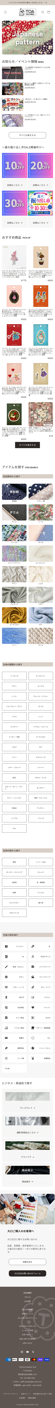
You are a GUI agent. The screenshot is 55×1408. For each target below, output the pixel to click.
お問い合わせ (27, 1343)
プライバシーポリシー (11, 1394)
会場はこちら (13, 185)
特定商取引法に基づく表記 (42, 1394)
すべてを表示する (27, 135)
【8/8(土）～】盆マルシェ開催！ (36, 99)
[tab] (23, 56)
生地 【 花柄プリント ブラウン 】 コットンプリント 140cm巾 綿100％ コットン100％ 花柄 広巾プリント (41, 430)
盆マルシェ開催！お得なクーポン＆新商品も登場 (37, 84)
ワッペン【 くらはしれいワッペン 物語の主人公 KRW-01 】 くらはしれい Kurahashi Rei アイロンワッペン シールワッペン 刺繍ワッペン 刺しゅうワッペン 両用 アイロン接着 (14, 431)
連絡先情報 (32, 1398)
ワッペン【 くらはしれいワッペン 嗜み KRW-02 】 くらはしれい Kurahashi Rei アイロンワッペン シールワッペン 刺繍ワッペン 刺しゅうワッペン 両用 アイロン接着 (41, 391)
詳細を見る (27, 1262)
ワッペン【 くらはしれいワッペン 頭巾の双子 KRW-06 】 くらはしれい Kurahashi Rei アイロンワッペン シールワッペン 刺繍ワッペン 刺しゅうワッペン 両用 (41, 313)
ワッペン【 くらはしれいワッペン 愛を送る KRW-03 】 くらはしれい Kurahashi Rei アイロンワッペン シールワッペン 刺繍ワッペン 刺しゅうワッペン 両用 (14, 390)
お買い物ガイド (27, 1334)
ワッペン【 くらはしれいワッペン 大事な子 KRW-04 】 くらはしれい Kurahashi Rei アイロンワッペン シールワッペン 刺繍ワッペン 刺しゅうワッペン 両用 (41, 352)
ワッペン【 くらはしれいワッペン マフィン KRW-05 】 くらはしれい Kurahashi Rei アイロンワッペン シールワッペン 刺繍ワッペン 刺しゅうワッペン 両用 (41, 274)
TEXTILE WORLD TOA (30, 1405)
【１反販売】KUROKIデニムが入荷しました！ (37, 68)
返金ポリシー (26, 1394)
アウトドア (26, 1156)
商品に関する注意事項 (27, 1339)
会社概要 (27, 1301)
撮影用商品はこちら (26, 1132)
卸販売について (27, 1314)
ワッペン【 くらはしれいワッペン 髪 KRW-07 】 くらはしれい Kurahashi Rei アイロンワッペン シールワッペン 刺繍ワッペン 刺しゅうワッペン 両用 (14, 313)
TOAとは (27, 1297)
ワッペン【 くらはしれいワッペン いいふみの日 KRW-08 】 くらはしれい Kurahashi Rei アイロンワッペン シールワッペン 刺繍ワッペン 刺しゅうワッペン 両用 (14, 352)
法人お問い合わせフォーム (27, 1318)
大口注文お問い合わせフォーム (27, 1273)
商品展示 (26, 1181)
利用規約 (22, 1398)
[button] (5, 12)
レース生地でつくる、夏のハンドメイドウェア (37, 115)
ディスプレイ (26, 1107)
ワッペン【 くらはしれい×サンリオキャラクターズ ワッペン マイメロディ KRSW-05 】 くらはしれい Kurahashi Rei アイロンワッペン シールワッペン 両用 (14, 274)
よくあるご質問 (27, 1330)
